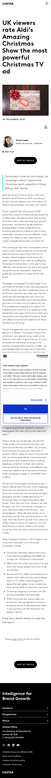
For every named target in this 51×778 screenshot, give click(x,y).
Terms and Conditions (11, 756)
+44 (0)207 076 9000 (14, 738)
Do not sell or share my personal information (25, 419)
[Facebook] (8, 746)
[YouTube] (13, 746)
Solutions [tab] (7, 708)
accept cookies (17, 639)
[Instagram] (3, 746)
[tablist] (25, 730)
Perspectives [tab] (9, 714)
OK (25, 409)
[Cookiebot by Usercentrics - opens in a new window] (36, 356)
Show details (37, 400)
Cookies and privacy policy (13, 760)
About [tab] (5, 721)
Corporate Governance (12, 765)
